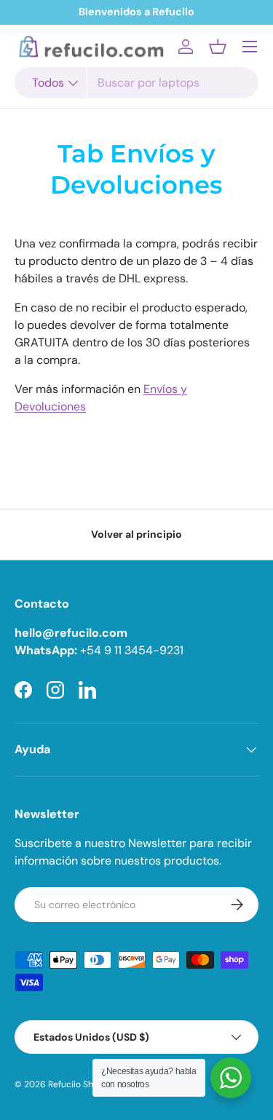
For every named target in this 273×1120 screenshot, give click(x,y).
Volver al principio (136, 534)
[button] (218, 47)
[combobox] (136, 82)
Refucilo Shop (76, 1084)
